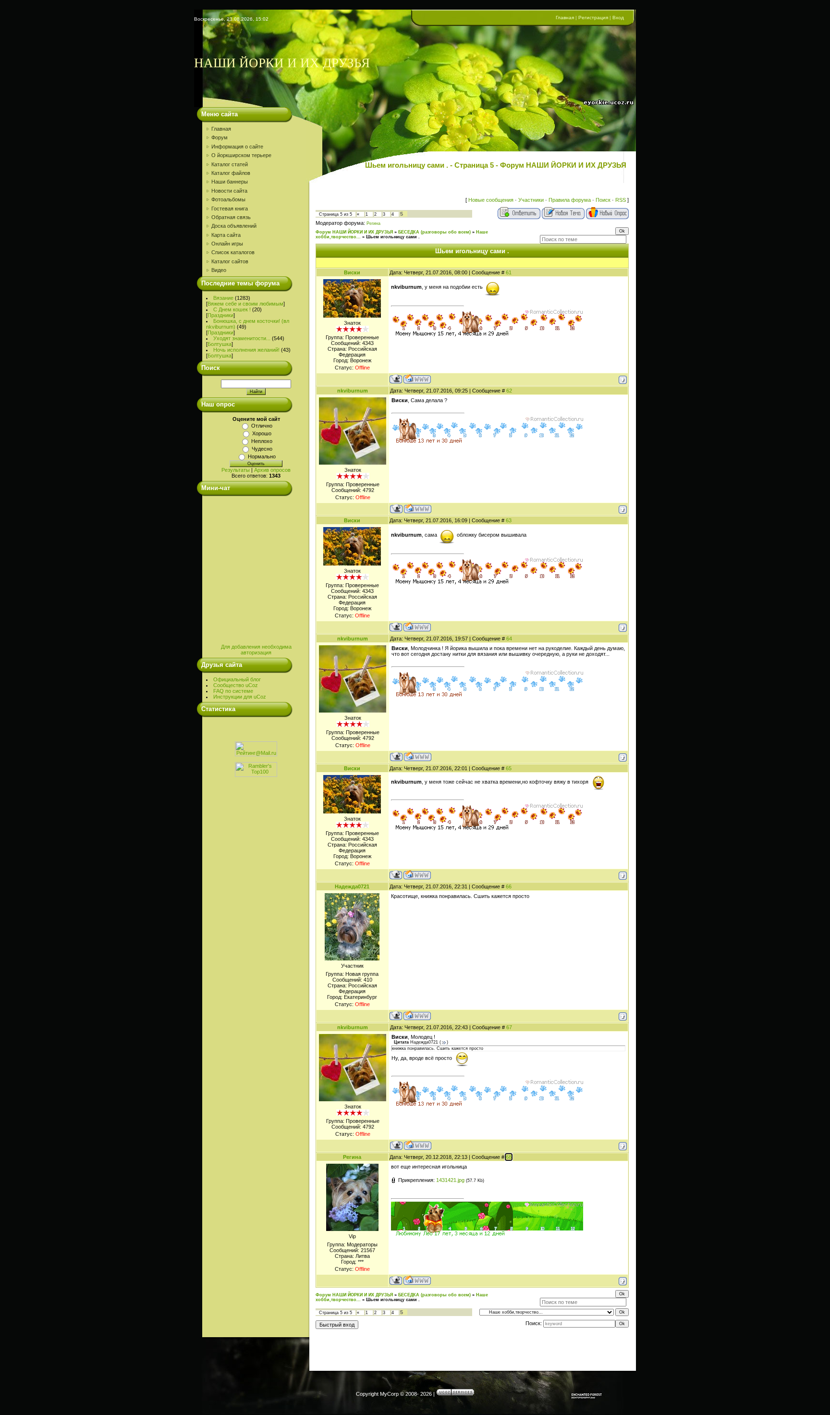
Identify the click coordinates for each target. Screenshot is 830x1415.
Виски (352, 272)
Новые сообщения (490, 200)
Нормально (262, 456)
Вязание (223, 298)
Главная (565, 17)
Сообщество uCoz (235, 685)
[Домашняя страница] (417, 378)
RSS (620, 200)
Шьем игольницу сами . (393, 236)
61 (509, 272)
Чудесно (262, 449)
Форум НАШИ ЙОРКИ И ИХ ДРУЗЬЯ (354, 232)
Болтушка (220, 344)
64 (509, 638)
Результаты (235, 470)
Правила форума (570, 200)
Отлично (261, 426)
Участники (531, 200)
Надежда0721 (352, 886)
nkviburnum (352, 391)
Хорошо (261, 433)
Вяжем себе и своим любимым (245, 304)
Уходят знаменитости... (241, 338)
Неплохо (261, 441)
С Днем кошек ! (232, 309)
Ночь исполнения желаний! (246, 350)
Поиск (603, 200)
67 (509, 1027)
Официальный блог (237, 679)
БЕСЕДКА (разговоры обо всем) (434, 232)
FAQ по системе (233, 691)
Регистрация (593, 17)
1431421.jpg (450, 1180)
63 (509, 520)
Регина (373, 223)
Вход (618, 17)
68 (509, 1157)
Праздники (220, 315)
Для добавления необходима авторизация (256, 649)
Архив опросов (272, 470)
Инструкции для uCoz (239, 697)
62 (509, 391)
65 (509, 768)
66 (509, 886)
